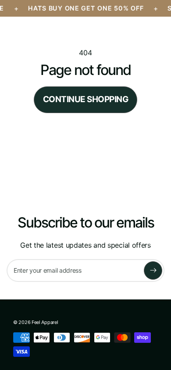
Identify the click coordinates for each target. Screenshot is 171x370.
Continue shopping (85, 99)
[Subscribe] (153, 270)
